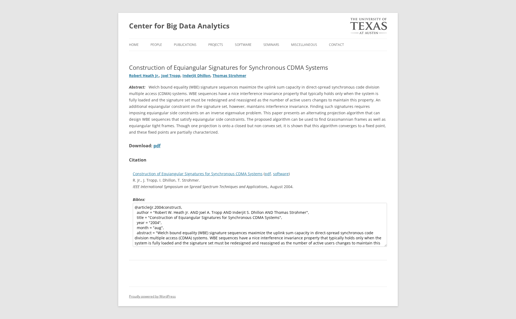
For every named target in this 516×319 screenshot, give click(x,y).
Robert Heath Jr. (144, 75)
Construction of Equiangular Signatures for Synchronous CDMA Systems (198, 173)
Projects (215, 44)
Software (243, 44)
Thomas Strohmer (229, 75)
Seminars (271, 44)
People (156, 44)
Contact (336, 44)
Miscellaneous (304, 44)
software (281, 173)
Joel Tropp (170, 75)
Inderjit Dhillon (196, 75)
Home (134, 44)
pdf (156, 146)
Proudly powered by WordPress (152, 296)
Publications (185, 44)
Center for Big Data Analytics (179, 26)
